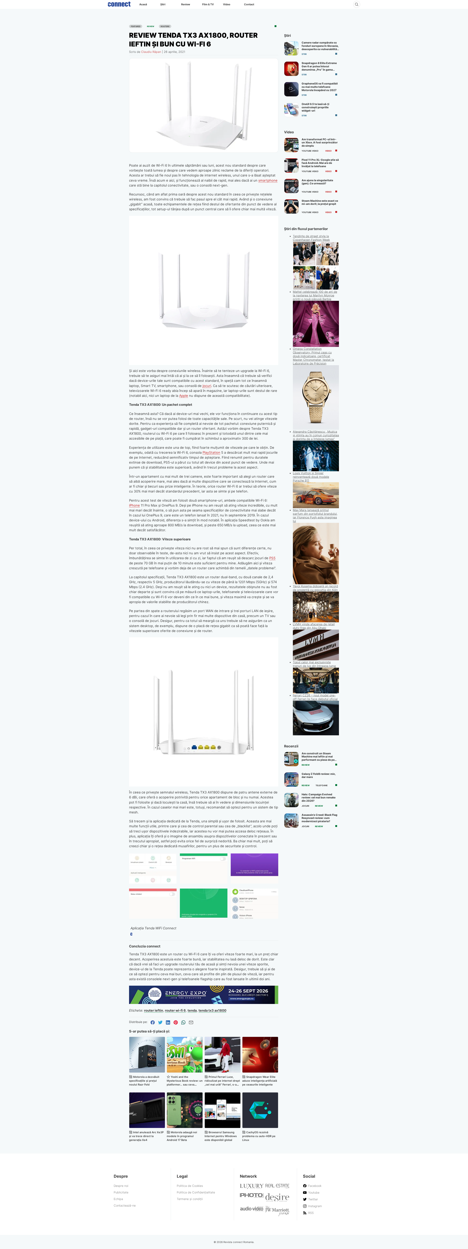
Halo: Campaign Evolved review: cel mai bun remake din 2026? (318, 797)
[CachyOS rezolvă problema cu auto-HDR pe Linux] (260, 1110)
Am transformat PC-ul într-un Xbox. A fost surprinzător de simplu (320, 142)
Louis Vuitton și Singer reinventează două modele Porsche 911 (311, 476)
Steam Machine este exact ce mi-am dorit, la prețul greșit (320, 202)
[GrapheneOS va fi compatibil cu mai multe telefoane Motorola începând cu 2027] (291, 89)
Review (185, 4)
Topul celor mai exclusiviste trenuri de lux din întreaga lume (314, 664)
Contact (249, 4)
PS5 (272, 558)
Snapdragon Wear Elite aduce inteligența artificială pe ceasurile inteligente (259, 1080)
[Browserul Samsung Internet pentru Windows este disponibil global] (223, 1110)
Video (226, 4)
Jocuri (305, 806)
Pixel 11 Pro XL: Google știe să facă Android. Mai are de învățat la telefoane (320, 163)
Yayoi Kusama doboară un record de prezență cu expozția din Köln (315, 588)
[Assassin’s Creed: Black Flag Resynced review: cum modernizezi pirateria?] (291, 820)
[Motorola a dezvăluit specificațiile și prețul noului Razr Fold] (147, 1055)
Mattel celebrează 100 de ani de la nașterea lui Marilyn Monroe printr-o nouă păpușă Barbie (315, 295)
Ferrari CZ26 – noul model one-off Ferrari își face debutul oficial (315, 697)
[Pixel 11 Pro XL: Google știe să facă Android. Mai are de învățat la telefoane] (291, 165)
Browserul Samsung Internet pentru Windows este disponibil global (221, 1136)
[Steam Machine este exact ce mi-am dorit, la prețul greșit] (291, 206)
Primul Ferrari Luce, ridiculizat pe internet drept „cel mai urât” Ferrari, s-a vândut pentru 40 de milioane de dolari (222, 1084)
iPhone (134, 505)
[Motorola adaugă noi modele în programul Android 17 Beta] (185, 1110)
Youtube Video (310, 151)
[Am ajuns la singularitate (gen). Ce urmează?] (291, 186)
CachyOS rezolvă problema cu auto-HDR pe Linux (258, 1136)
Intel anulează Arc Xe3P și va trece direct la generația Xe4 (146, 1136)
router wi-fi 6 (175, 1010)
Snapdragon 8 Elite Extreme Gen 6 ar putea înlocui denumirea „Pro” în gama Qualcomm (319, 67)
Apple (183, 396)
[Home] (119, 3)
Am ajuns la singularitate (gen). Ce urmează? (317, 182)
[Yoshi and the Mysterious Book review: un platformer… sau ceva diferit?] (185, 1055)
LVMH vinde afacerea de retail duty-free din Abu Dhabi (314, 626)
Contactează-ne (125, 1205)
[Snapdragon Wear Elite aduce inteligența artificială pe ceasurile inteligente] (260, 1055)
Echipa (118, 1199)
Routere (165, 26)
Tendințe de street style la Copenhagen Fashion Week (311, 238)
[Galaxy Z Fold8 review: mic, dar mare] (291, 779)
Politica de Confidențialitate (196, 1192)
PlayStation (211, 452)
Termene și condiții (190, 1199)
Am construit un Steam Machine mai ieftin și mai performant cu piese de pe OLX (318, 758)
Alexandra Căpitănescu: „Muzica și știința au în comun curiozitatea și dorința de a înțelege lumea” (316, 435)
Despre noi (121, 1186)
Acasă (143, 4)
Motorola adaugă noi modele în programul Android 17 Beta (182, 1136)
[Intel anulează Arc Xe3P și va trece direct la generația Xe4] (147, 1110)
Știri (162, 4)
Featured (135, 26)
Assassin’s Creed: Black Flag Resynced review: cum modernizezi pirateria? (319, 818)
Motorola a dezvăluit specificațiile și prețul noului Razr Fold (144, 1080)
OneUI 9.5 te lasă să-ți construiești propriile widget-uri (315, 107)
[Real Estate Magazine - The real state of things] (277, 1187)
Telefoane (322, 785)
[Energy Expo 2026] (203, 1003)
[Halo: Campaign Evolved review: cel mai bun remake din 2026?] (291, 800)
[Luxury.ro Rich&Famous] (252, 1188)
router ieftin (153, 1010)
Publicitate (121, 1192)
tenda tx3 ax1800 (212, 1010)
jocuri (207, 386)
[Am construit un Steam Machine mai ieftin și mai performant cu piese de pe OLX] (291, 759)
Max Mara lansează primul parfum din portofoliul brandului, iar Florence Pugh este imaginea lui (315, 515)
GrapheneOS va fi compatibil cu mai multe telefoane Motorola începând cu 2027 (320, 86)
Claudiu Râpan (151, 52)
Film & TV (208, 4)
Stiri (304, 54)
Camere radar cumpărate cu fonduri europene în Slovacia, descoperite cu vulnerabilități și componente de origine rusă (320, 49)
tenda (192, 1010)
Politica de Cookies (190, 1186)
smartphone (268, 180)
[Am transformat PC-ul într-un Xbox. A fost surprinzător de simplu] (291, 145)
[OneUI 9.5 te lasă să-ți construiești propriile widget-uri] (291, 109)
